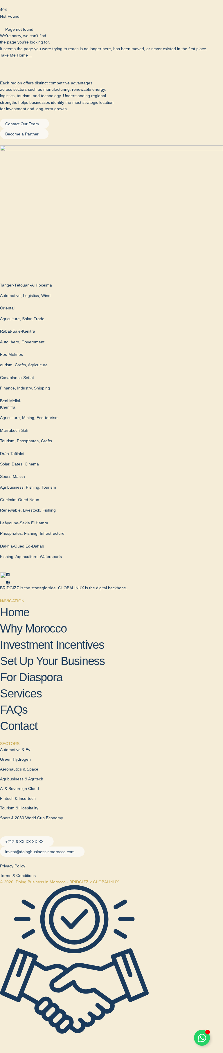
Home (14, 612)
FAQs (14, 709)
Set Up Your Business (52, 661)
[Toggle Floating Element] (202, 1038)
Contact (18, 725)
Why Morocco (33, 628)
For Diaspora (31, 677)
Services (21, 693)
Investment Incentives (52, 644)
